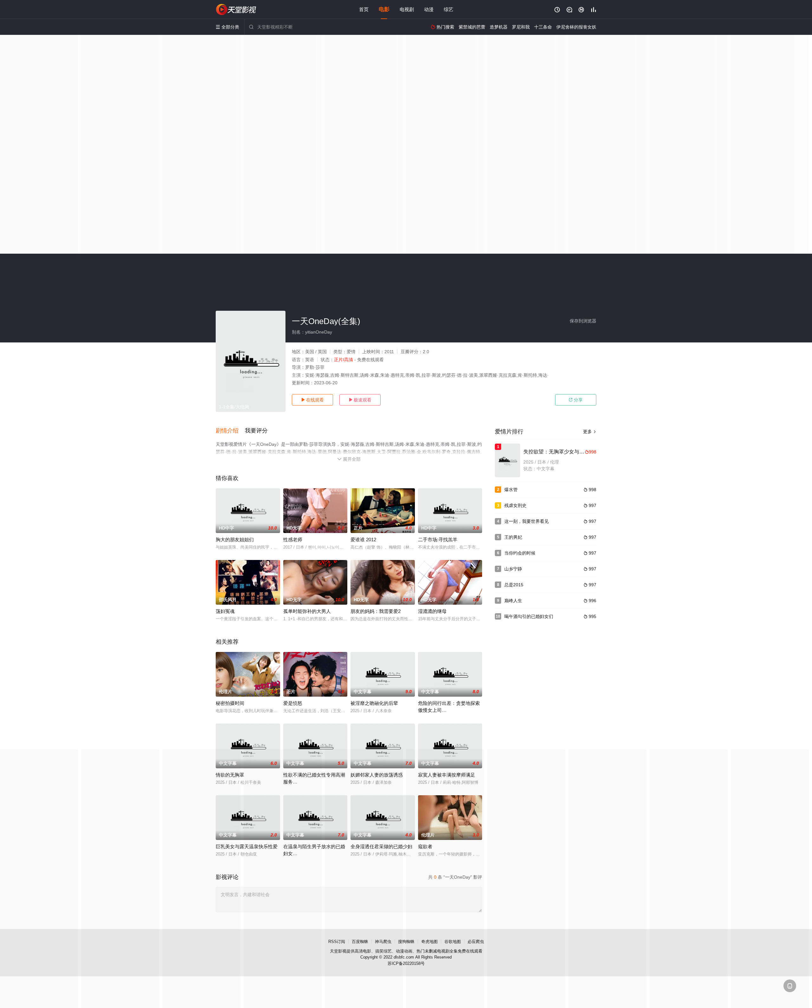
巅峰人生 (513, 600)
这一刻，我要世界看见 (526, 521)
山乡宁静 (513, 568)
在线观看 (312, 399)
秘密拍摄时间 (230, 703)
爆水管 (511, 489)
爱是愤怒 (292, 703)
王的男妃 (513, 537)
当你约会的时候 (519, 553)
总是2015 (513, 584)
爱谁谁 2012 (363, 539)
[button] (230, 431)
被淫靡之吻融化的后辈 (374, 703)
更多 (589, 431)
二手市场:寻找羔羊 (437, 539)
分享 (576, 399)
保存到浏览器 (583, 320)
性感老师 (292, 539)
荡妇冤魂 (225, 611)
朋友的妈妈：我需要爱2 (375, 611)
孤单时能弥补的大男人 (307, 611)
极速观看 (360, 399)
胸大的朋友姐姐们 (235, 539)
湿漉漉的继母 (432, 611)
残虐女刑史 (515, 505)
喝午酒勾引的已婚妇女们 (528, 616)
